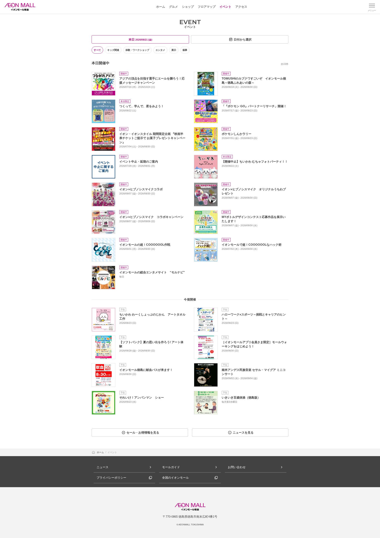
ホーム (100, 452)
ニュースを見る (243, 432)
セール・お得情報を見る (142, 432)
